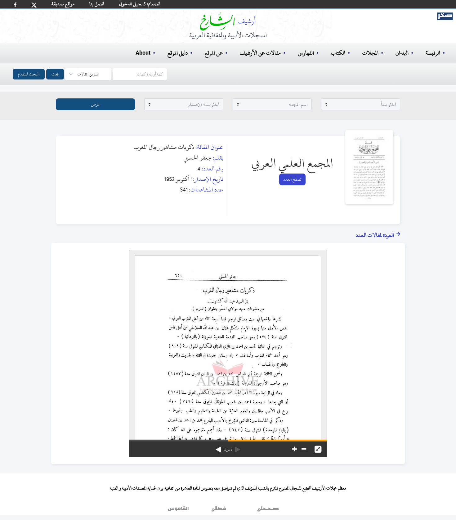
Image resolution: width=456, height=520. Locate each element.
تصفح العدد (292, 179)
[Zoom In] (294, 449)
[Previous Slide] (237, 447)
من (228, 450)
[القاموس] (179, 510)
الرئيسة (433, 53)
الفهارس (306, 53)
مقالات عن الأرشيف (260, 53)
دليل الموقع (178, 53)
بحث (55, 74)
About (143, 53)
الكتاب (338, 53)
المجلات (370, 53)
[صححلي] (268, 510)
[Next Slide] (218, 447)
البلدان (402, 53)
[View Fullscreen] (318, 449)
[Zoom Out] (304, 449)
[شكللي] (218, 510)
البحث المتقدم (28, 74)
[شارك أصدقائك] (15, 5)
